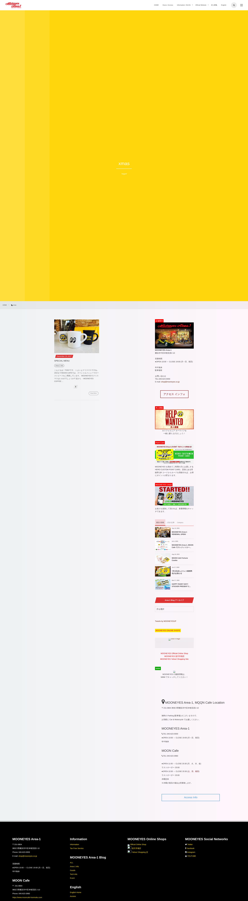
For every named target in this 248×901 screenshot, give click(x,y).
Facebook (190, 848)
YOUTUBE (191, 856)
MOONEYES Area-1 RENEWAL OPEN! (179, 533)
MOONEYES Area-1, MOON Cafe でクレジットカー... (182, 546)
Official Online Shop (138, 844)
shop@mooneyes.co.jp (170, 382)
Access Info (190, 797)
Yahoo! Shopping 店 (139, 852)
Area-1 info (74, 866)
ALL (71, 863)
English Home (75, 892)
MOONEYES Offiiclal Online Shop (174, 653)
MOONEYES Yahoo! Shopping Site (174, 659)
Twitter (190, 844)
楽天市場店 (136, 848)
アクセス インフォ (174, 394)
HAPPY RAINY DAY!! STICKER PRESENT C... (181, 585)
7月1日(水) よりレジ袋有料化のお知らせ (182, 572)
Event (72, 878)
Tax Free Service (77, 848)
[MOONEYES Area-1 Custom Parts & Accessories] (13, 5)
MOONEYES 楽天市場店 (174, 656)
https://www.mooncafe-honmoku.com (27, 897)
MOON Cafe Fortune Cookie (180, 559)
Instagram (191, 852)
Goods (72, 870)
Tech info (73, 874)
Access (73, 896)
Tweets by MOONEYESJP (165, 621)
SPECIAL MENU (62, 361)
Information (74, 844)
